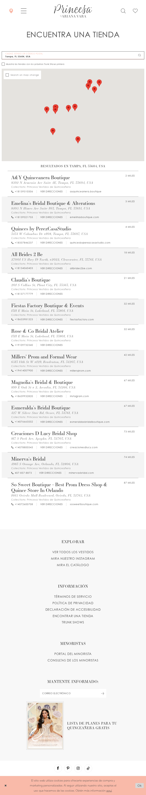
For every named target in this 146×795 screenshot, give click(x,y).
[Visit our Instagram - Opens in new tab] (78, 768)
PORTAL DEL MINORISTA (73, 654)
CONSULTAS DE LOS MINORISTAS (73, 660)
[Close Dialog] (5, 785)
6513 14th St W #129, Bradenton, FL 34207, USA (47, 362)
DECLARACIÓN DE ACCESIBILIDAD (73, 609)
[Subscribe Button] (102, 693)
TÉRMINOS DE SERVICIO (73, 596)
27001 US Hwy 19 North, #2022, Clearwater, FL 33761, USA (56, 259)
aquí (109, 790)
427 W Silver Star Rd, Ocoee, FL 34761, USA (44, 413)
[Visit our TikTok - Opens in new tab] (88, 768)
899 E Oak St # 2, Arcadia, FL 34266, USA (43, 387)
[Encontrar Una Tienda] (11, 10)
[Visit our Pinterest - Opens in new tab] (68, 768)
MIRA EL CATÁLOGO (73, 565)
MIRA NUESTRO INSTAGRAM (73, 558)
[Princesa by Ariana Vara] (73, 11)
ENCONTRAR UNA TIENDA (73, 616)
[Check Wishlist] (135, 10)
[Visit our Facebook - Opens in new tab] (58, 768)
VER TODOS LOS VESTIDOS (73, 552)
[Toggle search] (123, 10)
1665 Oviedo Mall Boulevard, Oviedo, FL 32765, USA (50, 495)
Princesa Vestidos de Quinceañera (49, 186)
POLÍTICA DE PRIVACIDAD (73, 603)
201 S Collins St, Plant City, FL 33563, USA (43, 285)
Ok (139, 785)
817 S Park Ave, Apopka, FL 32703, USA (41, 438)
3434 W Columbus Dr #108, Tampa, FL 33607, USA (49, 234)
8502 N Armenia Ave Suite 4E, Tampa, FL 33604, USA (52, 183)
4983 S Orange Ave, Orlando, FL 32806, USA (45, 464)
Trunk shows (73, 622)
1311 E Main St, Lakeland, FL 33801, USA (42, 311)
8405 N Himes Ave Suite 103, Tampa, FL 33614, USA (50, 208)
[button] (23, 10)
